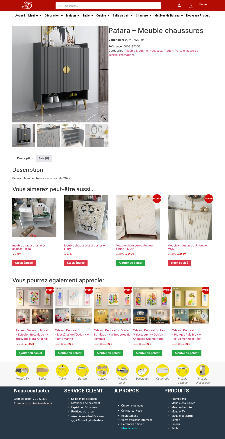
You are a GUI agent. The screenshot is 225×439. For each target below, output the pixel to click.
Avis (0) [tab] (43, 158)
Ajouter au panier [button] (131, 262)
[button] (34, 15)
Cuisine (101, 15)
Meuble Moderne (33, 21)
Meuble (33, 15)
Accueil (20, 15)
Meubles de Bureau (167, 15)
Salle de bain (121, 15)
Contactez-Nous (131, 410)
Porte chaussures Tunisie (62, 21)
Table (86, 15)
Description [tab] (25, 158)
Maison (71, 15)
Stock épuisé (24, 262)
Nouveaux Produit (198, 15)
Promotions (126, 55)
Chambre (142, 15)
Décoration (51, 15)
